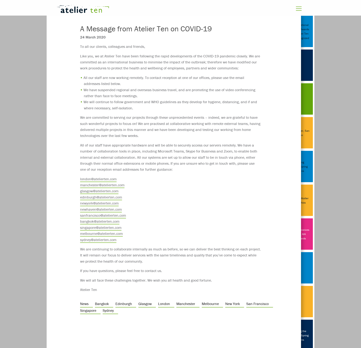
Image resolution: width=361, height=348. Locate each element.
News (84, 303)
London (164, 303)
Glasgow (145, 303)
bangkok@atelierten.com (99, 221)
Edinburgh (123, 303)
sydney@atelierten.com (98, 239)
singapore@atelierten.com (100, 227)
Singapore (88, 310)
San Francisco (257, 303)
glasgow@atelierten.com (99, 191)
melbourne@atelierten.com (101, 233)
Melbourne (210, 303)
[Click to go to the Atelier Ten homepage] (134, 10)
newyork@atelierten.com (99, 203)
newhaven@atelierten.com (101, 209)
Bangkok (102, 303)
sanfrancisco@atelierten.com (103, 215)
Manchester (185, 303)
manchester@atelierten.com (102, 185)
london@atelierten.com (98, 179)
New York (232, 303)
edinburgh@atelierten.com (101, 197)
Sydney (108, 310)
